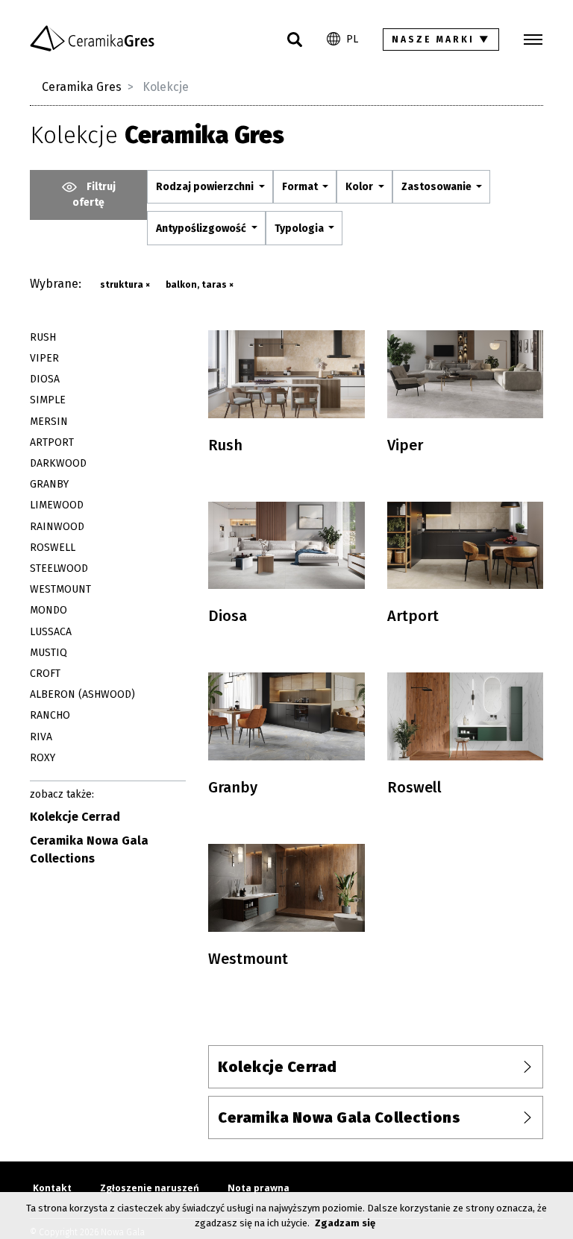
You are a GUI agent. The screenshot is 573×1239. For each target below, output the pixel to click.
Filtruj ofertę (94, 194)
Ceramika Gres (82, 87)
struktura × (125, 285)
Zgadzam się (345, 1223)
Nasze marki (441, 39)
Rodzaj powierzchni (206, 186)
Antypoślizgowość (202, 228)
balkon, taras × (200, 285)
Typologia (300, 228)
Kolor (360, 186)
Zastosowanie (437, 186)
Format (301, 186)
